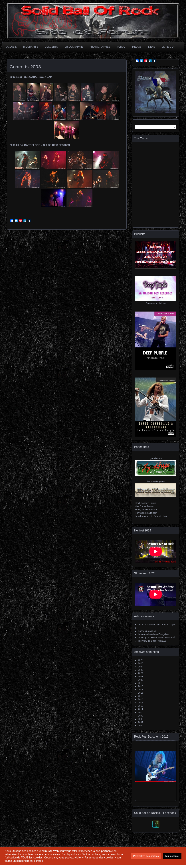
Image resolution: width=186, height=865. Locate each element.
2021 (140, 676)
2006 (140, 725)
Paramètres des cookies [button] (146, 856)
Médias (136, 46)
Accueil (11, 46)
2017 (140, 689)
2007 (140, 722)
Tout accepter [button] (172, 856)
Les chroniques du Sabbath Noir (151, 516)
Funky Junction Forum (146, 509)
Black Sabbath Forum (145, 503)
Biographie (30, 46)
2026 (140, 660)
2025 (140, 663)
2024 (140, 666)
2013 (140, 702)
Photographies (100, 46)
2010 (140, 712)
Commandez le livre (156, 303)
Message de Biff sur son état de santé (156, 637)
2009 (140, 716)
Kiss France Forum (144, 506)
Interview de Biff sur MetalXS (152, 641)
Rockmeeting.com (156, 481)
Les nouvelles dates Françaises (153, 634)
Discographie (74, 46)
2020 (140, 680)
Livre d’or (168, 46)
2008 (140, 719)
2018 (140, 686)
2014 (140, 699)
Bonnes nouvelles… (148, 631)
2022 (140, 673)
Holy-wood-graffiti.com (146, 513)
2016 (140, 693)
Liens (151, 46)
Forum (121, 46)
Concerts (51, 46)
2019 (140, 683)
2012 (140, 706)
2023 (140, 670)
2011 (140, 709)
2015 (140, 696)
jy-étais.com (156, 458)
